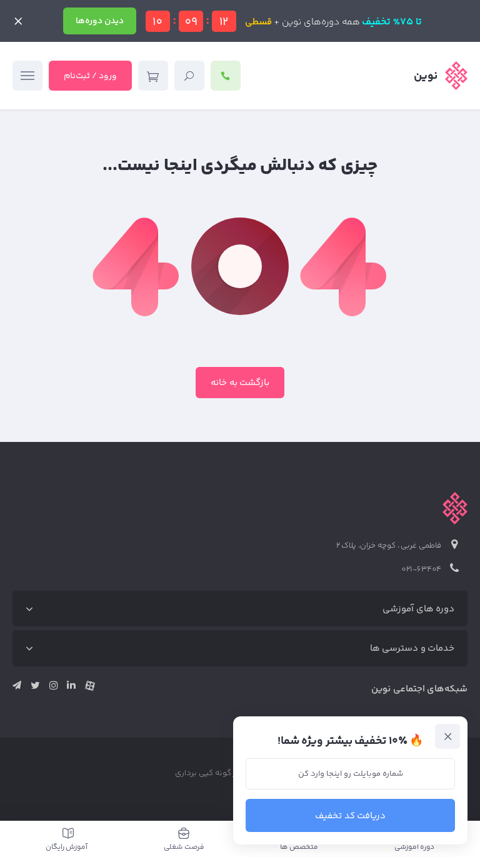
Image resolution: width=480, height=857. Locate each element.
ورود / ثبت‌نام (90, 76)
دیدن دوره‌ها (100, 21)
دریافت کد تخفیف (350, 816)
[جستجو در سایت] (189, 76)
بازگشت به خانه (240, 383)
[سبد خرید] (153, 76)
